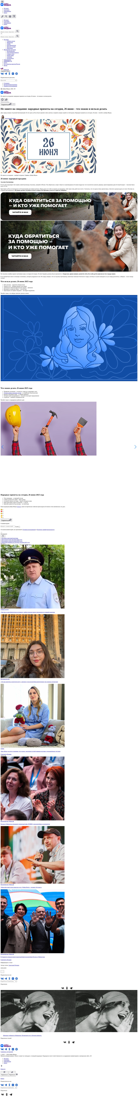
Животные (10, 42)
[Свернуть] (3, 536)
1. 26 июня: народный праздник (9, 538)
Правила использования (10, 86)
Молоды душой (11, 46)
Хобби (9, 44)
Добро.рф (11, 821)
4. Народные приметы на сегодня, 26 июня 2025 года (15, 542)
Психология (10, 58)
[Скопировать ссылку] (75, 988)
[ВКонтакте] (63, 988)
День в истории (5, 102)
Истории (6, 8)
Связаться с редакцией (7, 1051)
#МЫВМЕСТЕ (8, 61)
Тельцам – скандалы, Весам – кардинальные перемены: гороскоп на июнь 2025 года (24, 383)
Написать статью (5, 71)
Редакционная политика (10, 84)
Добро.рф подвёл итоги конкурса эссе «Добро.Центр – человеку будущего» (21, 887)
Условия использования (29, 529)
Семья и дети (10, 54)
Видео (5, 65)
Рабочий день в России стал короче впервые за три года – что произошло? (21, 457)
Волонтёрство (11, 51)
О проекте (6, 83)
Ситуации (6, 10)
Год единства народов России (12, 64)
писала (19, 506)
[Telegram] (71, 988)
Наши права (10, 55)
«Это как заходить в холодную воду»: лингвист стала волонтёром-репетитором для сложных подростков (29, 681)
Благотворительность (13, 52)
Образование (7, 11)
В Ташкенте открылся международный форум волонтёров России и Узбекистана (23, 957)
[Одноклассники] (67, 988)
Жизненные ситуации (10, 49)
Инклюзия (10, 48)
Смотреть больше (6, 754)
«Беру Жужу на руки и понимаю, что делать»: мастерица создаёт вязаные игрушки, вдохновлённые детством (30, 751)
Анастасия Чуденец (14, 965)
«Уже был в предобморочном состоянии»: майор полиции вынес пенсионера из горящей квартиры (28, 612)
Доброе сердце (11, 41)
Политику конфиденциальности (45, 529)
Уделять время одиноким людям (12, 393)
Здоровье (9, 57)
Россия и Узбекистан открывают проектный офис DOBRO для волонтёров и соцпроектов (25, 824)
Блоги (5, 12)
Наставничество (11, 45)
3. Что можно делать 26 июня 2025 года (12, 541)
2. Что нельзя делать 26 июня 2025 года (11, 539)
